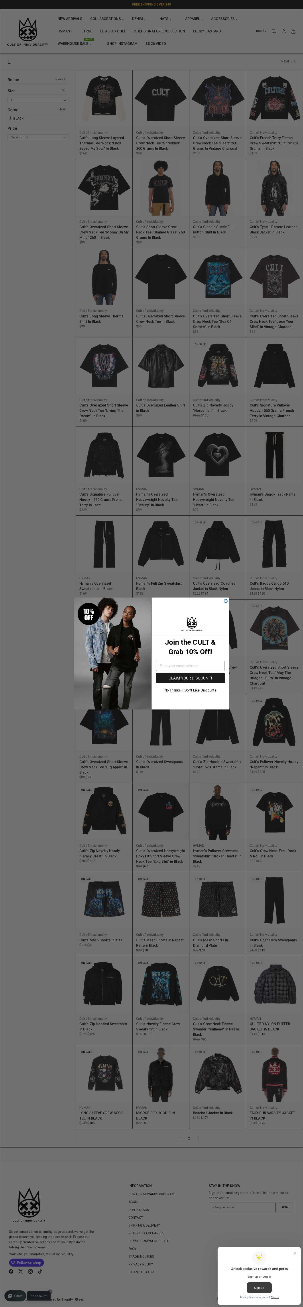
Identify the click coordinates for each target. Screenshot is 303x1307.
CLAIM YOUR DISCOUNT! (190, 678)
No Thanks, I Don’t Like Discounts (190, 690)
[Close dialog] (225, 601)
